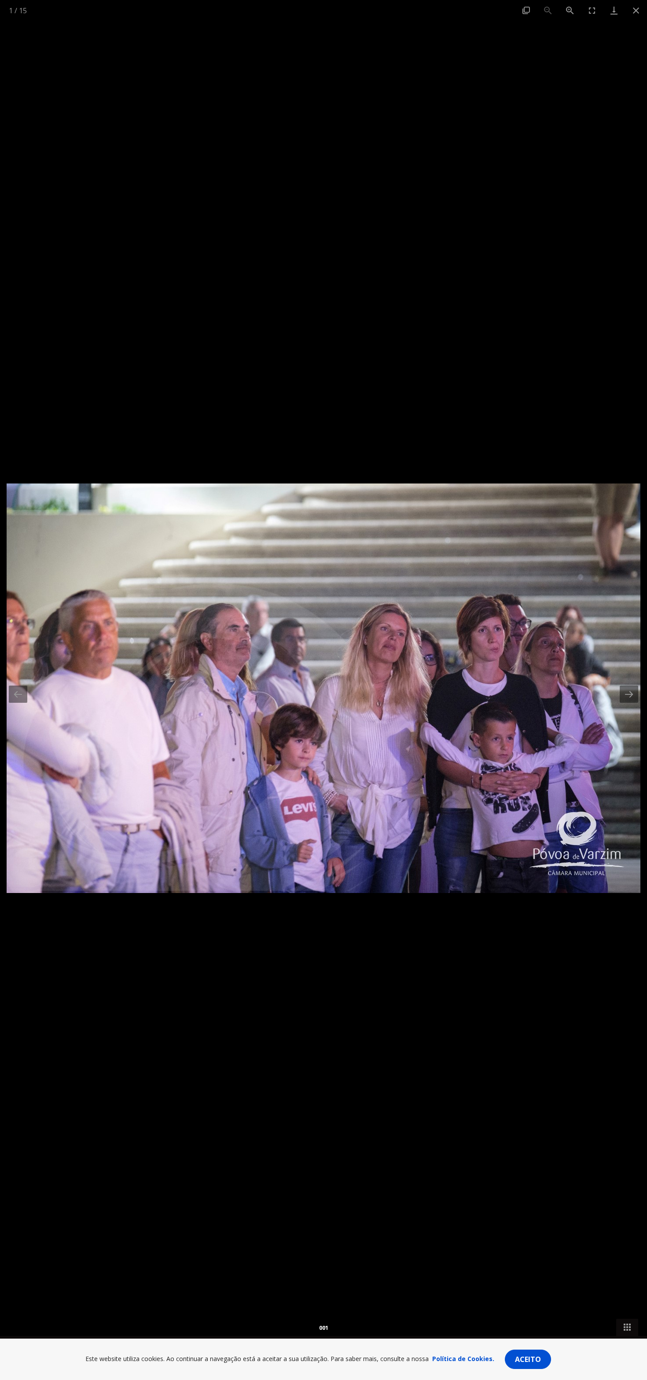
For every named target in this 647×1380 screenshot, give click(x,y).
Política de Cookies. (463, 1358)
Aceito (528, 1359)
